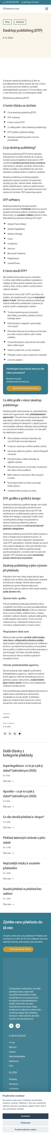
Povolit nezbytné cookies (25, 1129)
